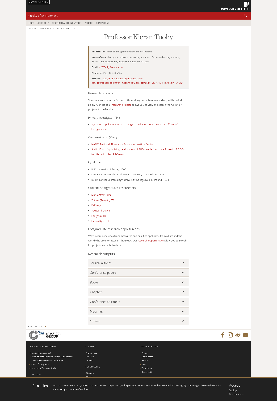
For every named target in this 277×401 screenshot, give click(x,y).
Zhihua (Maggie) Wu (103, 200)
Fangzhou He (98, 216)
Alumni (145, 352)
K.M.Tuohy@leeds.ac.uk (111, 67)
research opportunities (151, 240)
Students (90, 373)
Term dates (147, 368)
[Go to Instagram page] (230, 335)
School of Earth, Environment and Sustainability (51, 356)
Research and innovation (66, 23)
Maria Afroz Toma (101, 195)
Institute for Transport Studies (43, 368)
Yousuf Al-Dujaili (100, 210)
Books (94, 282)
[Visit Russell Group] (54, 335)
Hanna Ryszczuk (100, 221)
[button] (245, 15)
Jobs (144, 364)
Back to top (35, 326)
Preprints (96, 311)
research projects (121, 105)
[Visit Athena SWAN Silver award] (37, 335)
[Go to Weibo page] (237, 335)
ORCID (179, 82)
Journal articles (101, 263)
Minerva (89, 376)
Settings (233, 390)
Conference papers (103, 272)
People (89, 23)
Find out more (236, 394)
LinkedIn (169, 82)
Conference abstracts (105, 301)
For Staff (90, 356)
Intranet (89, 360)
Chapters (96, 292)
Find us (145, 360)
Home (31, 23)
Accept (234, 385)
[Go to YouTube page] (245, 335)
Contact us (102, 23)
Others (95, 321)
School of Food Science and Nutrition (46, 360)
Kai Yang (96, 205)
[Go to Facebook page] (222, 335)
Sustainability (147, 372)
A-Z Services (91, 352)
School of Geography (39, 364)
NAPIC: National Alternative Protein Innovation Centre (122, 144)
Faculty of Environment (43, 15)
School (42, 23)
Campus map (147, 356)
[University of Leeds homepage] (234, 6)
